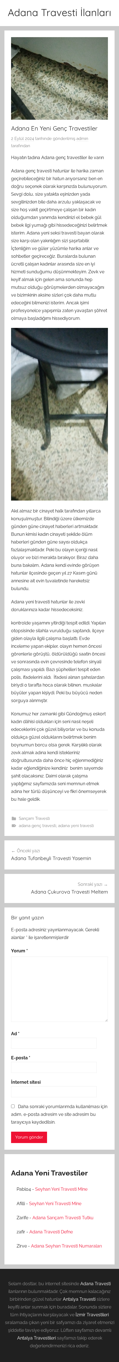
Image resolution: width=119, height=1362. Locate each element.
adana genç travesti (37, 825)
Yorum (19, 950)
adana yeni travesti (76, 825)
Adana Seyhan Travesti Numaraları (66, 1246)
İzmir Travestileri (92, 1314)
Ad (15, 1033)
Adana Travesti (95, 1283)
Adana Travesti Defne (51, 1232)
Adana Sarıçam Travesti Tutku (63, 1217)
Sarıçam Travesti (34, 818)
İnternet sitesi (26, 1082)
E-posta (20, 1057)
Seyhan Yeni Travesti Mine (61, 1189)
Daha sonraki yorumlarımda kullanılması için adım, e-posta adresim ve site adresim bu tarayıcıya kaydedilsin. (59, 1114)
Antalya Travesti (79, 1299)
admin (82, 138)
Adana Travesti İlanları (59, 12)
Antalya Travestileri (36, 1338)
